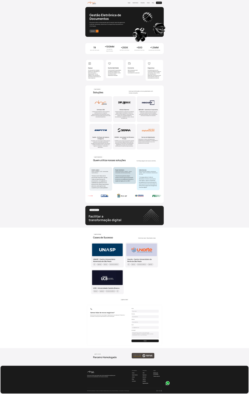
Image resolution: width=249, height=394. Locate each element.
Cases (133, 377)
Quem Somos (135, 375)
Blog (133, 379)
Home (133, 372)
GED (143, 372)
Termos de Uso (156, 376)
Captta (144, 379)
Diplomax (145, 375)
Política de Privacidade (155, 373)
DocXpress (93, 390)
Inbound (144, 377)
